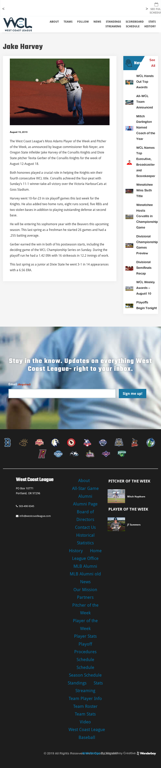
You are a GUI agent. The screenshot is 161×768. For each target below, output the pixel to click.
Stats (98, 683)
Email (19, 384)
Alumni (85, 496)
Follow (83, 21)
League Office (85, 558)
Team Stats (85, 714)
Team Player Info (85, 698)
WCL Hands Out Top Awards (145, 81)
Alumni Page (85, 504)
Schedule (85, 659)
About (54, 21)
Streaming (113, 26)
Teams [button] (68, 21)
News (97, 21)
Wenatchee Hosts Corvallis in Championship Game (147, 216)
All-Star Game (85, 488)
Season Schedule (85, 675)
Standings (113, 21)
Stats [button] (152, 21)
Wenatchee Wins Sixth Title (144, 190)
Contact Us (85, 527)
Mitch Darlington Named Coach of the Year (145, 127)
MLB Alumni (85, 566)
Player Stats (85, 636)
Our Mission (85, 589)
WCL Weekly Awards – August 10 (145, 287)
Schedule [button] (133, 26)
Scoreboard (135, 21)
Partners (85, 597)
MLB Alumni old (85, 573)
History (150, 26)
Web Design (91, 753)
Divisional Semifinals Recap (144, 267)
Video (85, 721)
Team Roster (85, 706)
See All (152, 62)
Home (96, 550)
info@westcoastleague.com (35, 515)
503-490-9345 (26, 506)
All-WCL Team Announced (144, 101)
